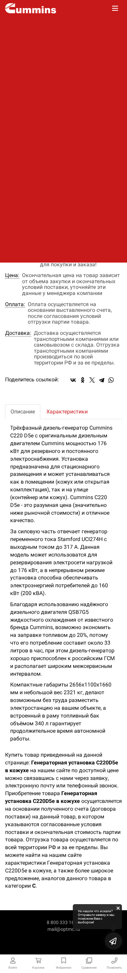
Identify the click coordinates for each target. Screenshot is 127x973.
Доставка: (18, 333)
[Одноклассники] (83, 380)
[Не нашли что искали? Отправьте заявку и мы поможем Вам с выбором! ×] (113, 941)
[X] (92, 380)
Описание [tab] (22, 411)
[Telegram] (102, 380)
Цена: (12, 275)
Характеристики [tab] (67, 411)
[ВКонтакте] (73, 380)
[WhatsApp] (111, 380)
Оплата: (15, 304)
